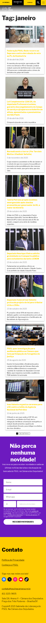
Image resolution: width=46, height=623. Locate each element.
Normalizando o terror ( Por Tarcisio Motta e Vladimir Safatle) (24, 152)
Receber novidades (23, 522)
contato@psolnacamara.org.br (16, 588)
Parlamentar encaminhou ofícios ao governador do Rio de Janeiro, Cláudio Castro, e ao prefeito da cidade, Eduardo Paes (24, 268)
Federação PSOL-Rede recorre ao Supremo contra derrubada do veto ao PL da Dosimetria (24, 53)
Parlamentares (18, 2)
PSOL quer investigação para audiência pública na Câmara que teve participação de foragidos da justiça (23, 352)
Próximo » (26, 433)
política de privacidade (15, 515)
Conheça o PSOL (10, 565)
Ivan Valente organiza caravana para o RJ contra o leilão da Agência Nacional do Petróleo (24, 407)
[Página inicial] (7, 8)
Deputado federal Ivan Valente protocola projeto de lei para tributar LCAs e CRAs (25, 302)
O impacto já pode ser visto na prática (21, 122)
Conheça (29, 2)
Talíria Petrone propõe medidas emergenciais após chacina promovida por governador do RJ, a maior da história (23, 204)
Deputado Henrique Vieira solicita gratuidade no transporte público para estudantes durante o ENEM (23, 256)
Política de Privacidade (13, 560)
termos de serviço (32, 515)
